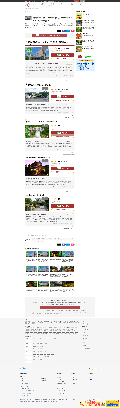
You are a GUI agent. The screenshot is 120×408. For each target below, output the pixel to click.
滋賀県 (34, 354)
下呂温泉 (59, 330)
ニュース (74, 381)
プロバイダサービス (61, 381)
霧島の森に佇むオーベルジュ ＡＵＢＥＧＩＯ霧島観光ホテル (48, 43)
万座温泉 (32, 329)
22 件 (67, 199)
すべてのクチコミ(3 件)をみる (68, 154)
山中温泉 (45, 330)
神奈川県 (45, 343)
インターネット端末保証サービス (28, 390)
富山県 (34, 348)
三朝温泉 (50, 332)
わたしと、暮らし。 (86, 335)
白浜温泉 (31, 332)
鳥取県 (34, 356)
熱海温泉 (69, 333)
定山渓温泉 (28, 327)
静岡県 (34, 351)
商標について (46, 401)
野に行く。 (85, 341)
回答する (77, 1)
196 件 (67, 48)
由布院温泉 (65, 333)
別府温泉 (67, 332)
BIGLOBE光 (24, 378)
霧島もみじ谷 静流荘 (36, 195)
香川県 (38, 359)
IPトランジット (60, 388)
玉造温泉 (54, 332)
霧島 (55, 238)
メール (90, 377)
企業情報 (73, 373)
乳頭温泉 (50, 327)
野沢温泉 (50, 329)
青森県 (38, 338)
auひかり (23, 380)
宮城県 (45, 338)
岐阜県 (38, 351)
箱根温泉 (42, 333)
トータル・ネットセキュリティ (28, 392)
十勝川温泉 (37, 327)
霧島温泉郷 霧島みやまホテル (39, 157)
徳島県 (34, 359)
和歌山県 (52, 354)
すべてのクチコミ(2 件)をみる (68, 191)
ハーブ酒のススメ (86, 349)
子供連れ (38, 238)
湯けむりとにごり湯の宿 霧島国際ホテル (42, 121)
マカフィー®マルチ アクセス (62, 391)
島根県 (38, 356)
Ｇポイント (85, 328)
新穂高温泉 (68, 330)
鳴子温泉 (55, 327)
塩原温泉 (46, 329)
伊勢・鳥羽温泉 (48, 333)
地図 (53, 51)
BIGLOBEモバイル (25, 382)
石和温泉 (63, 329)
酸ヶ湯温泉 (28, 333)
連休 (38, 241)
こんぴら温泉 (45, 332)
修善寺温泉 (28, 330)
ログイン (93, 1)
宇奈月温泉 (55, 330)
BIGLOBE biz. (60, 376)
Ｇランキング (85, 329)
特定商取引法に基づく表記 (25, 401)
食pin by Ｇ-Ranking (86, 348)
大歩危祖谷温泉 (59, 333)
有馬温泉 (27, 332)
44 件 (67, 89)
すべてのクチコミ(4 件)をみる (68, 117)
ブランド (74, 377)
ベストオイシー (85, 338)
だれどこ (84, 331)
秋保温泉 (59, 327)
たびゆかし (85, 345)
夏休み (34, 241)
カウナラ (84, 342)
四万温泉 (36, 329)
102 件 (67, 125)
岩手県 (41, 338)
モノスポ (84, 339)
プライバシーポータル (63, 399)
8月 (69, 238)
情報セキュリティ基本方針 (37, 401)
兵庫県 (45, 354)
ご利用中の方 (90, 373)
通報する (73, 115)
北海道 (34, 338)
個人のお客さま (23, 373)
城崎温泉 (73, 330)
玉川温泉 (32, 333)
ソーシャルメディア (77, 387)
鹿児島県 (50, 238)
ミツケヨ (84, 344)
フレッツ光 (59, 379)
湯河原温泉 (68, 329)
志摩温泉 (53, 333)
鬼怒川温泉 (41, 329)
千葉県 (38, 343)
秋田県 (48, 338)
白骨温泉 (54, 329)
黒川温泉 (72, 332)
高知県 (45, 359)
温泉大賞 (44, 378)
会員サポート (91, 379)
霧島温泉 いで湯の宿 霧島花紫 (39, 85)
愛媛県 (41, 359)
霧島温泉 (62, 238)
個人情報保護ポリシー (53, 399)
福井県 (41, 348)
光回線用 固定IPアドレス (62, 383)
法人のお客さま (58, 373)
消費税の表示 (29, 399)
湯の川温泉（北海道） (44, 327)
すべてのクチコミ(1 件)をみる (68, 228)
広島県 (45, 356)
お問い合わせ (22, 399)
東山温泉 (63, 327)
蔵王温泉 (68, 327)
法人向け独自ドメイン (61, 393)
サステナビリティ (76, 379)
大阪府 (41, 354)
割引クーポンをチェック (63, 58)
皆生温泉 (59, 332)
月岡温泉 (59, 329)
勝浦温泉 (35, 332)
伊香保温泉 (28, 329)
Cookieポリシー (73, 399)
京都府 (38, 354)
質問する (82, 1)
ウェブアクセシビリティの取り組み (41, 399)
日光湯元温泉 (37, 333)
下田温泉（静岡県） (34, 330)
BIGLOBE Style (76, 385)
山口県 (48, 356)
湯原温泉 (63, 332)
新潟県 (41, 346)
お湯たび (84, 333)
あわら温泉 (50, 330)
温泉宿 (41, 241)
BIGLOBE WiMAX (25, 383)
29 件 (67, 161)
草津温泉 (76, 327)
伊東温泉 (72, 329)
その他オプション (25, 395)
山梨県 (34, 346)
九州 (46, 238)
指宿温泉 (74, 333)
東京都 (41, 343)
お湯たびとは (85, 323)
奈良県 (48, 354)
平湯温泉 (63, 330)
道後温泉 (40, 332)
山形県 (52, 338)
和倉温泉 (40, 330)
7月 (66, 238)
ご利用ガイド (85, 324)
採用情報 (74, 383)
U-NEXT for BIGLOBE (26, 393)
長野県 (38, 346)
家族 (34, 238)
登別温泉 (32, 327)
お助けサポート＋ (25, 388)
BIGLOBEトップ (54, 401)
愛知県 (41, 351)
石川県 (38, 348)
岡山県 (41, 356)
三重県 (45, 351)
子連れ (42, 238)
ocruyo (84, 332)
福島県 (55, 338)
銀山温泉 (72, 327)
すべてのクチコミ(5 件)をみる (68, 80)
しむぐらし (44, 380)
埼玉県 (34, 343)
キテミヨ (84, 336)
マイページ (89, 1)
